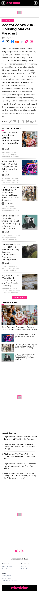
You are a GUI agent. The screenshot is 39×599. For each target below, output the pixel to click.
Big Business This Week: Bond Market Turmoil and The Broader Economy (10, 280)
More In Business (11, 129)
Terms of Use (6, 578)
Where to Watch (7, 566)
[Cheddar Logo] (13, 3)
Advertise (24, 566)
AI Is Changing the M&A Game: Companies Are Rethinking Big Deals (9, 166)
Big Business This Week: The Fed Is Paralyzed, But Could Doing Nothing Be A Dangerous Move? (20, 476)
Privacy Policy (6, 575)
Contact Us (24, 569)
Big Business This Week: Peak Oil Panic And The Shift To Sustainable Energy (19, 446)
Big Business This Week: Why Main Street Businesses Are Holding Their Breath (20, 456)
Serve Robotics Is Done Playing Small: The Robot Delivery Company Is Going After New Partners (11, 222)
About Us (5, 569)
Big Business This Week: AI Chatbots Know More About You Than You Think (20, 466)
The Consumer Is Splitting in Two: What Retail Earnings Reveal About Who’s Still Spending (10, 193)
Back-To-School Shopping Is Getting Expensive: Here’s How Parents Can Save (10, 139)
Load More (19, 297)
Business (7, 20)
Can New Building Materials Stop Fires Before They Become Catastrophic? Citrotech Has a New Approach (11, 252)
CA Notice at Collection (10, 581)
